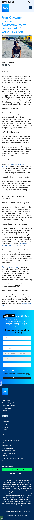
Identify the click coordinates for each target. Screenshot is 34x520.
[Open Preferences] (1, 518)
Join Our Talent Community (17, 469)
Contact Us (5, 429)
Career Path (5, 427)
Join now (16, 378)
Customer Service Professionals (11, 440)
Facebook (6, 65)
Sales (3, 443)
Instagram (17, 474)
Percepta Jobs (6, 461)
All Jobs (4, 438)
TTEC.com (5, 398)
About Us (4, 424)
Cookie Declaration (7, 408)
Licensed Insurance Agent (9, 453)
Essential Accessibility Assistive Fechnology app (5, 416)
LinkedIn (3, 65)
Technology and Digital (8, 450)
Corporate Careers (7, 448)
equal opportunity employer (24, 481)
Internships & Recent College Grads (12, 458)
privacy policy (5, 374)
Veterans (4, 456)
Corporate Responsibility (9, 403)
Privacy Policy (6, 400)
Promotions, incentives (10, 267)
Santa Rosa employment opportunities (14, 244)
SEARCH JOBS (8, 2)
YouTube (20, 474)
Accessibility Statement (9, 405)
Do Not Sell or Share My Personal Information (17, 511)
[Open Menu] (30, 7)
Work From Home (7, 445)
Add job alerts (9, 370)
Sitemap (4, 410)
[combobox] (17, 359)
